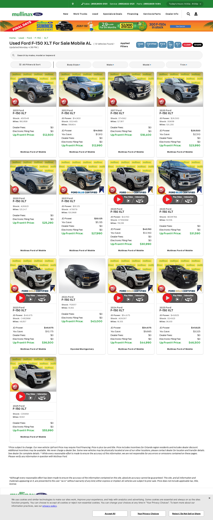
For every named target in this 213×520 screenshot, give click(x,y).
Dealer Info (172, 14)
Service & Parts (152, 14)
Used (95, 14)
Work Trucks (80, 14)
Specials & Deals (112, 14)
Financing (132, 14)
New (65, 14)
